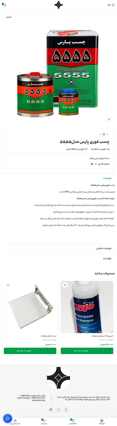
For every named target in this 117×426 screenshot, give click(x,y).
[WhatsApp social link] (96, 164)
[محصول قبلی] (107, 134)
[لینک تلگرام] (92, 164)
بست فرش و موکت (48, 336)
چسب (112, 185)
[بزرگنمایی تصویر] (109, 119)
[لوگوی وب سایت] (58, 5)
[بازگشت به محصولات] (104, 134)
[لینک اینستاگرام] (66, 410)
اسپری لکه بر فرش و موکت (102, 336)
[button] (87, 351)
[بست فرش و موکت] (30, 307)
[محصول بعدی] (100, 134)
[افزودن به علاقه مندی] (65, 285)
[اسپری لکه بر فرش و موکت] (87, 307)
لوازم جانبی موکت (96, 158)
